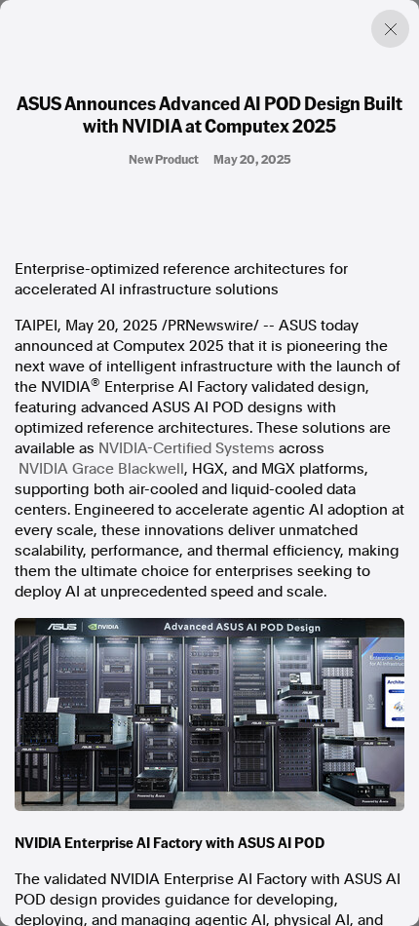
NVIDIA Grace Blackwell (101, 469)
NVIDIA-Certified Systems (186, 448)
